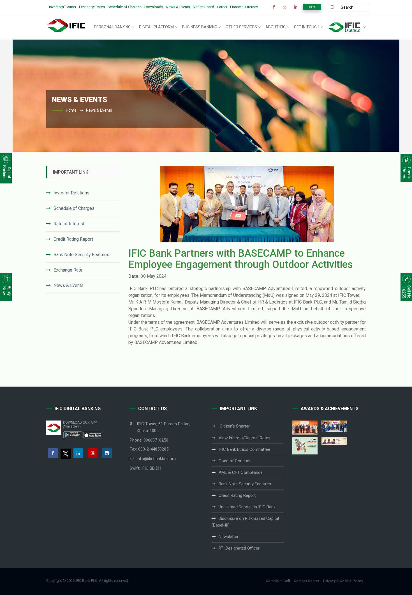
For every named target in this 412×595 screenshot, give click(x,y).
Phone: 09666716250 (149, 440)
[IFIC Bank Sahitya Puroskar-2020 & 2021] (334, 441)
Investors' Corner (62, 7)
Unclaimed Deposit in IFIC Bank (247, 506)
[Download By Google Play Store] (73, 434)
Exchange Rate (68, 270)
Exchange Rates (92, 7)
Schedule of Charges (125, 7)
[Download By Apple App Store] (92, 434)
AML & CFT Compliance (241, 472)
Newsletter (229, 536)
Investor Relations (71, 193)
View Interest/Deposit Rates (244, 437)
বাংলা (312, 7)
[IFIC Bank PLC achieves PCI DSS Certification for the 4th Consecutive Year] (305, 427)
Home (71, 110)
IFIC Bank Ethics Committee (244, 449)
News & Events (178, 7)
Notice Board (203, 7)
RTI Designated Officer (239, 548)
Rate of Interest (69, 223)
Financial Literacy (244, 7)
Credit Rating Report (73, 239)
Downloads (153, 7)
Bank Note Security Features (81, 254)
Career (222, 7)
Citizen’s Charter (234, 426)
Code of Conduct (235, 460)
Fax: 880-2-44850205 (149, 449)
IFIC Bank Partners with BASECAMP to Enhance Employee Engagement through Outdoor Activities (240, 258)
